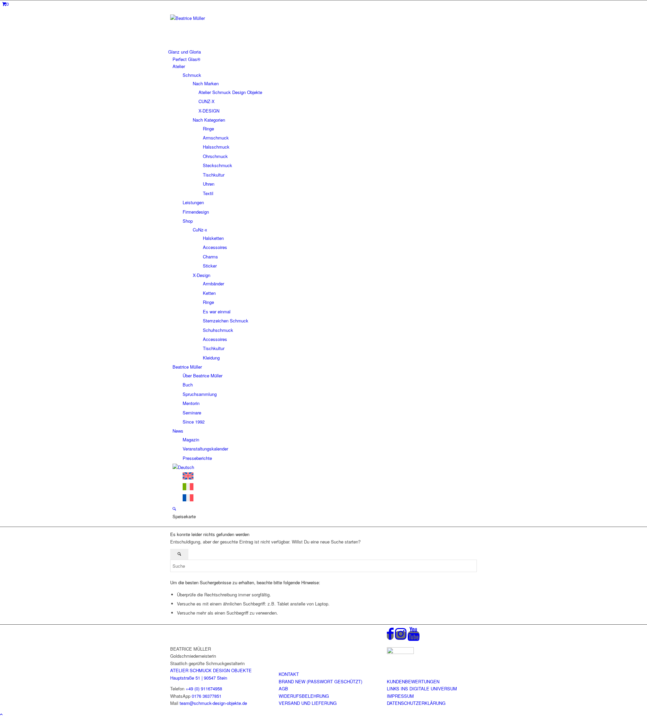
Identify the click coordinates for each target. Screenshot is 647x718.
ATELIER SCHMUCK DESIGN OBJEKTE (211, 670)
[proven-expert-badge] (400, 652)
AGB (283, 688)
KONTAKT (289, 674)
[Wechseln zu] (183, 467)
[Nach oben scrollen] (1, 714)
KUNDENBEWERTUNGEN (413, 681)
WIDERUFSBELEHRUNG (304, 696)
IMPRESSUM (400, 696)
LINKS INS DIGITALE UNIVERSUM (422, 688)
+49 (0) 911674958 (204, 688)
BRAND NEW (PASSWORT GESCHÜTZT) (320, 681)
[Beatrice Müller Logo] (220, 18)
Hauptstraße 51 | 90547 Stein (198, 678)
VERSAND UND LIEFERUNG (308, 703)
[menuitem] (322, 51)
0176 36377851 (206, 696)
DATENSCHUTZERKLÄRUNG (416, 703)
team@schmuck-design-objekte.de (213, 703)
